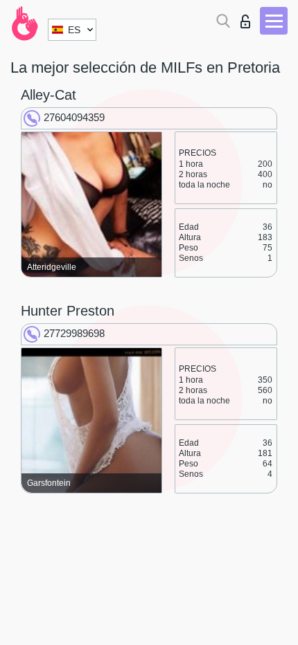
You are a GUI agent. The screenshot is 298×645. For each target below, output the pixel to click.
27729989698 (74, 333)
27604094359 (74, 117)
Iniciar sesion (248, 17)
